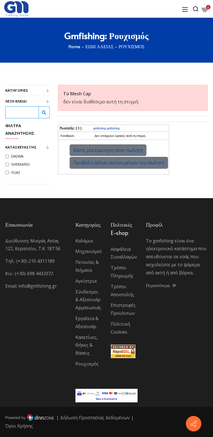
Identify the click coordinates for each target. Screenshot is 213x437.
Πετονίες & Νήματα (87, 266)
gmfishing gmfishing (106, 128)
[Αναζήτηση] (44, 112)
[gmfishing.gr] (16, 8)
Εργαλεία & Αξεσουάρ (86, 322)
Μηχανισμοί (88, 251)
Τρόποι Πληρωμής (122, 272)
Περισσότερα (158, 285)
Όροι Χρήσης (19, 426)
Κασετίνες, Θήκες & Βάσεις (86, 345)
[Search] (195, 9)
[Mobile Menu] (185, 9)
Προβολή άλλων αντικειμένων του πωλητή (118, 163)
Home (74, 46)
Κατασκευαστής (21, 147)
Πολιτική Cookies (120, 328)
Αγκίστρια (86, 281)
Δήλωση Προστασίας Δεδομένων (95, 418)
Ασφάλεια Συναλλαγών (124, 253)
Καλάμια (84, 241)
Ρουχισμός (87, 364)
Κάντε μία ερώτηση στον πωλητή (108, 150)
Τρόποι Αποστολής (122, 290)
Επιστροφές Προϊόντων (123, 309)
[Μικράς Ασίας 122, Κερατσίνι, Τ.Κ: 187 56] (193, 423)
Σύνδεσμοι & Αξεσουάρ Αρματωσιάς (88, 300)
